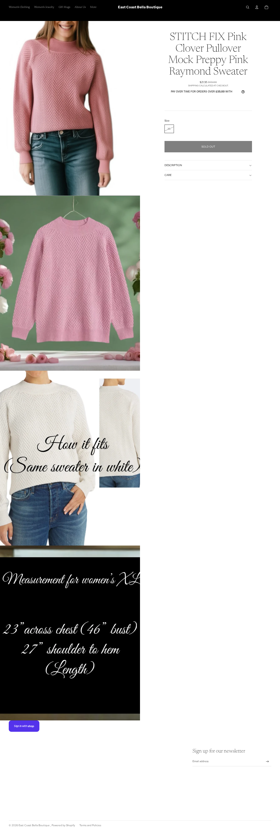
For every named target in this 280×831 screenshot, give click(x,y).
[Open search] (247, 7)
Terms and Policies (90, 825)
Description (173, 165)
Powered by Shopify (63, 825)
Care (168, 175)
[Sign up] (267, 761)
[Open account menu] (257, 7)
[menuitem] (93, 7)
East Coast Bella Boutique (34, 825)
